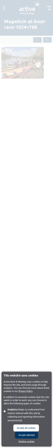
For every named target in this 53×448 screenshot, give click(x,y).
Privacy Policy (26, 391)
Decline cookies (26, 441)
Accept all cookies (26, 428)
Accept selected (27, 435)
